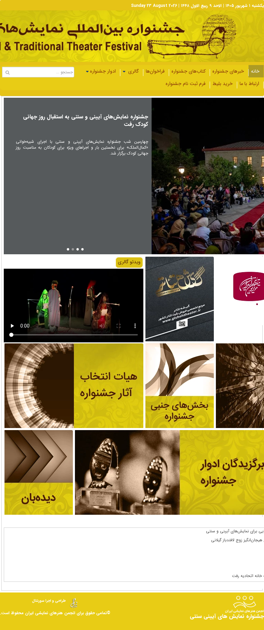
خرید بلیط (222, 83)
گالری (133, 71)
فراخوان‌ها (155, 71)
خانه (255, 71)
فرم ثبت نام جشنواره (186, 83)
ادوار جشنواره (103, 71)
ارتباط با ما (249, 83)
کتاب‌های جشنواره (189, 71)
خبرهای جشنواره (228, 71)
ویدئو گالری (129, 262)
